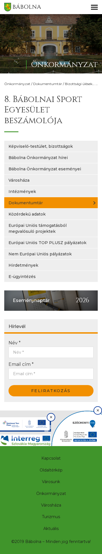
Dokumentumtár (47, 84)
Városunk (51, 481)
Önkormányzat (17, 84)
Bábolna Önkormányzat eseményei (44, 168)
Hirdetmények (23, 265)
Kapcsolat (51, 458)
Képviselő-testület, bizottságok (40, 146)
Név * (14, 343)
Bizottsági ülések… (80, 84)
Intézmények (22, 191)
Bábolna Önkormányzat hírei (38, 157)
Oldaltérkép (51, 470)
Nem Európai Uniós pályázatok (40, 254)
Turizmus (51, 516)
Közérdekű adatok (27, 214)
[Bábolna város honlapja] (22, 7)
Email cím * (21, 364)
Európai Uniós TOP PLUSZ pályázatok (47, 242)
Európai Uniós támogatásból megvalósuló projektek (37, 228)
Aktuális (51, 528)
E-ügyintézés (22, 276)
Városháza (18, 180)
